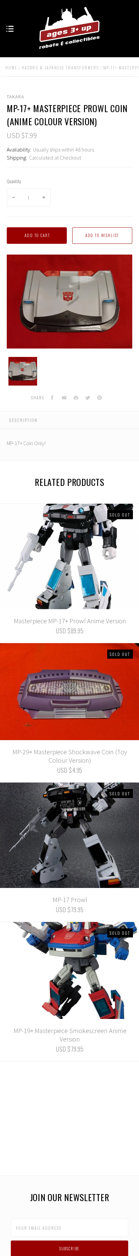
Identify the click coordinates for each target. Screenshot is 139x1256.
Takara (15, 97)
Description (23, 420)
